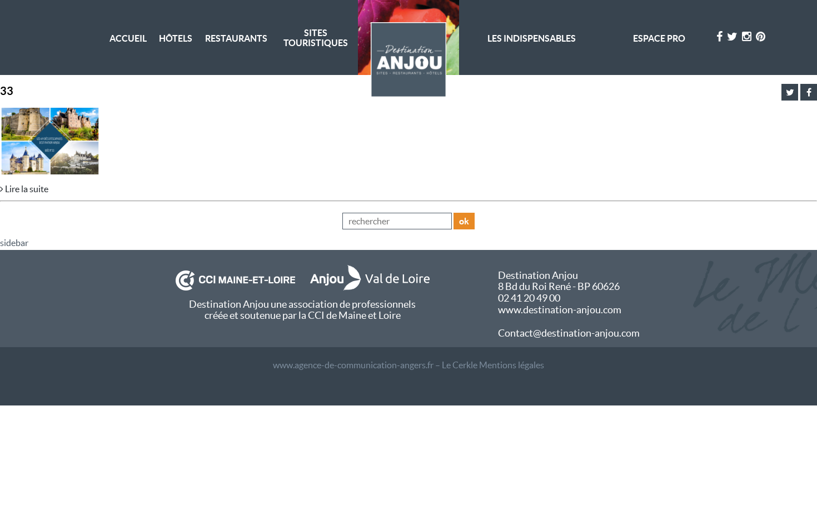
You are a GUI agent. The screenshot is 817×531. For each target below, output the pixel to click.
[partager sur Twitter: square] (789, 92)
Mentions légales (511, 365)
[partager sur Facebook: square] (808, 92)
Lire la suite (25, 189)
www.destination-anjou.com (559, 309)
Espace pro (659, 38)
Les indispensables (531, 38)
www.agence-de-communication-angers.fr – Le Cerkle (375, 365)
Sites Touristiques (315, 38)
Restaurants (236, 38)
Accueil (128, 38)
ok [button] (464, 221)
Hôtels (175, 38)
